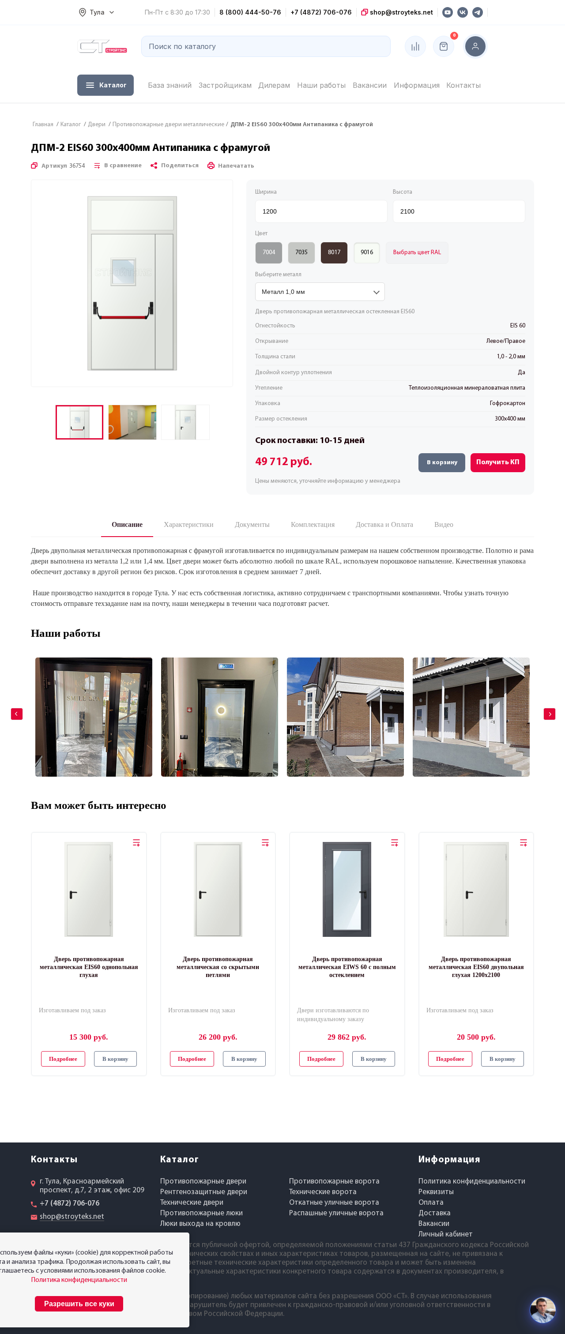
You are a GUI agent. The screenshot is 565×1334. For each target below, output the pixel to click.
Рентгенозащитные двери (203, 1192)
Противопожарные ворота (334, 1181)
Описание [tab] (127, 524)
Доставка (434, 1213)
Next (543, 708)
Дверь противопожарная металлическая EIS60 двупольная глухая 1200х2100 (476, 967)
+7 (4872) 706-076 (321, 12)
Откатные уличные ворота (334, 1202)
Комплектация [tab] (313, 524)
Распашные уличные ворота (336, 1213)
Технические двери (191, 1202)
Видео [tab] (443, 524)
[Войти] (475, 46)
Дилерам (274, 85)
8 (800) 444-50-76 (250, 12)
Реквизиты (436, 1192)
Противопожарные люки (201, 1213)
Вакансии (370, 85)
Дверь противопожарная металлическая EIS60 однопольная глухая (89, 967)
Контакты (463, 85)
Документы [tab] (252, 524)
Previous (10, 708)
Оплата (431, 1202)
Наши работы (321, 85)
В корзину (442, 462)
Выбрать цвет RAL (417, 252)
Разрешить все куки (79, 1304)
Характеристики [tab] (189, 524)
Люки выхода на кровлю (200, 1224)
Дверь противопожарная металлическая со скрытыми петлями (218, 967)
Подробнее (63, 1059)
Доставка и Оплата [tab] (384, 524)
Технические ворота (323, 1192)
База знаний (170, 85)
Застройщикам (225, 85)
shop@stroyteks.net (400, 12)
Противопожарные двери (203, 1181)
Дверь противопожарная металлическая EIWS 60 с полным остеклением (347, 967)
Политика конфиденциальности (471, 1181)
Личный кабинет (445, 1234)
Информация (417, 85)
